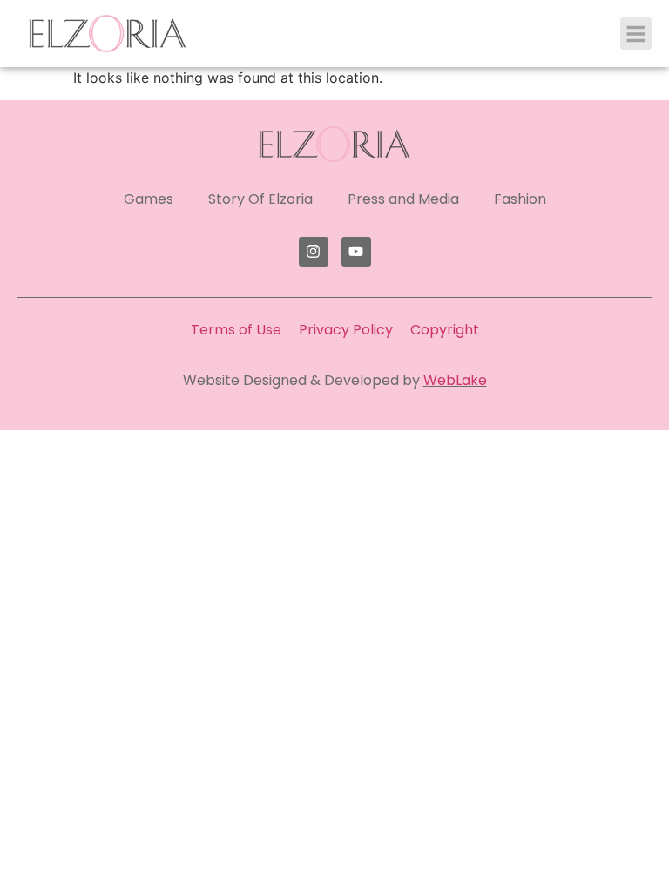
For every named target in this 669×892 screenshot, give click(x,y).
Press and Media (403, 199)
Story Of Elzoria (260, 199)
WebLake (455, 380)
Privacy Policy (346, 330)
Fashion (520, 199)
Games (148, 199)
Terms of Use (236, 330)
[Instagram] (313, 252)
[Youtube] (356, 252)
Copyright (444, 330)
